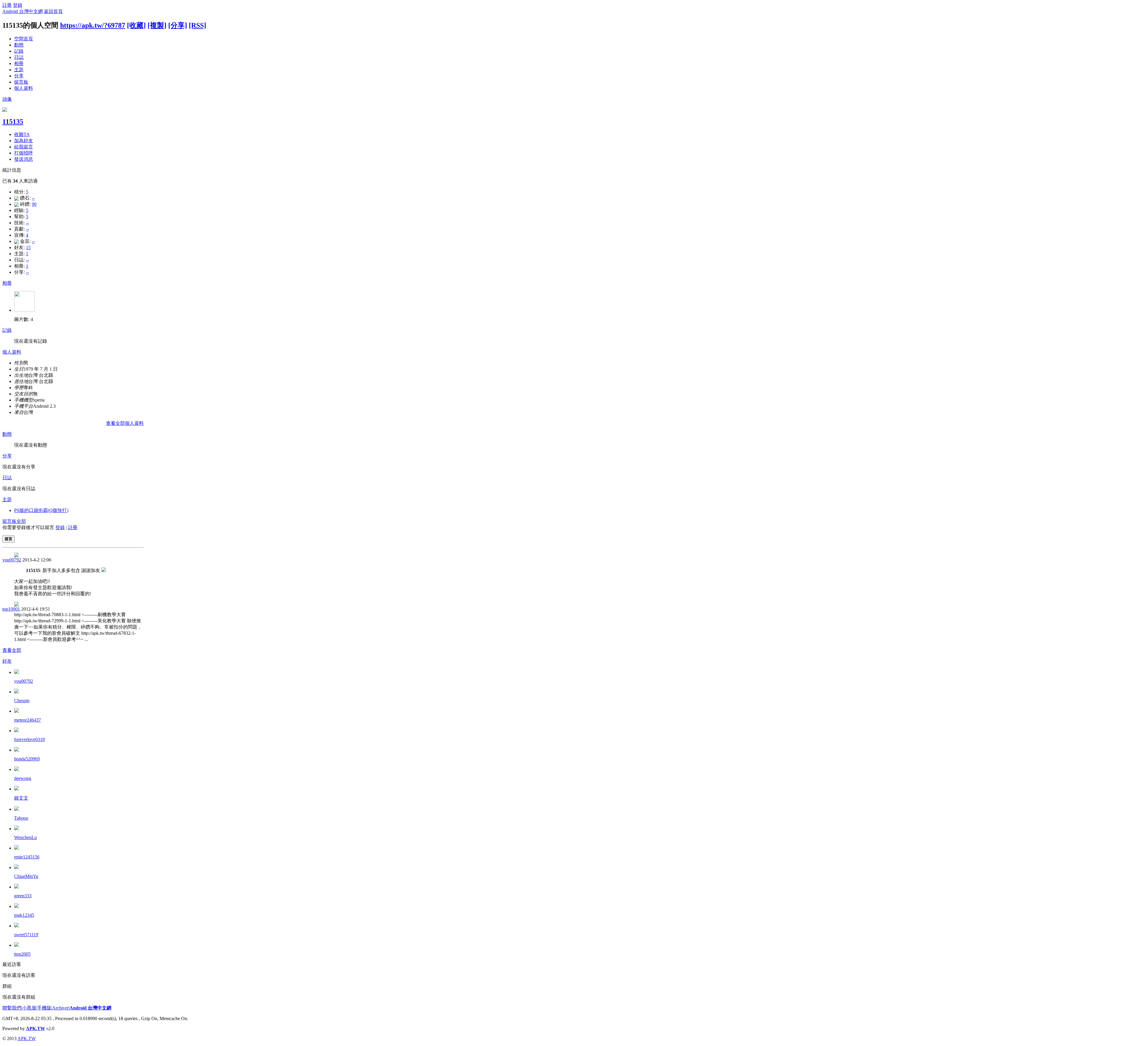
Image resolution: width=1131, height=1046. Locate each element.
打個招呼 (23, 152)
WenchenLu (25, 837)
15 (28, 247)
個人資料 (23, 88)
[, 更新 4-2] (24, 310)
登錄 (17, 5)
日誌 (19, 57)
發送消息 (23, 159)
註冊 (7, 5)
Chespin (21, 700)
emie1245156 (26, 856)
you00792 (11, 559)
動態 (19, 44)
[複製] (157, 25)
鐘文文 (21, 797)
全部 (21, 521)
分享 (19, 75)
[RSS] (197, 25)
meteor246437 (27, 719)
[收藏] (136, 25)
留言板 (21, 81)
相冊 (19, 63)
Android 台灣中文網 (22, 11)
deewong (22, 778)
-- (33, 197)
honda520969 (27, 758)
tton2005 (22, 954)
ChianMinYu (26, 876)
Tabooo (21, 817)
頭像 (7, 99)
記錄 (19, 51)
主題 (19, 69)
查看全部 (11, 650)
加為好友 (23, 140)
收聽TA (22, 134)
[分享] (177, 25)
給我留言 (23, 146)
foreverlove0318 (29, 739)
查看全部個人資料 (125, 423)
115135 (12, 121)
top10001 (11, 608)
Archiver (60, 1007)
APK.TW (35, 1028)
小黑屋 (29, 1007)
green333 (23, 895)
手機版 (44, 1007)
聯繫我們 (11, 1007)
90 (34, 204)
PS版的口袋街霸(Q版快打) (41, 510)
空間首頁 (23, 38)
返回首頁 (53, 11)
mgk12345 (24, 915)
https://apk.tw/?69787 (92, 25)
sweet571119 (26, 934)
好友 (7, 661)
